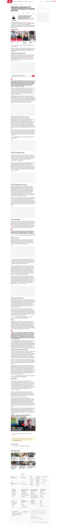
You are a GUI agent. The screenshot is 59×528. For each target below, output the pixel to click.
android (33, 522)
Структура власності (45, 480)
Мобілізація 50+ (33, 492)
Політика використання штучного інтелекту (38, 478)
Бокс (40, 501)
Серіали (13, 506)
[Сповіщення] (43, 1)
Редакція (31, 477)
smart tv (41, 522)
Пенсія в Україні (42, 497)
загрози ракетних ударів (25, 58)
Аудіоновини (13, 495)
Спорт (41, 500)
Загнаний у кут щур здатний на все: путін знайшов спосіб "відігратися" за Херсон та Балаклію (23, 376)
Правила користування (31, 484)
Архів (43, 481)
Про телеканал (32, 480)
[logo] (9, 1)
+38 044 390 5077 (23, 477)
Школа (22, 503)
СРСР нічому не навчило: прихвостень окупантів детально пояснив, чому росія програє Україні (21, 317)
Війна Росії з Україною (24, 489)
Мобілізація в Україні (34, 489)
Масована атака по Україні (24, 495)
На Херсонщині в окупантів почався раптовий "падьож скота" (23, 236)
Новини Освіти (23, 500)
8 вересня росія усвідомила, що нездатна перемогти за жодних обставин (22, 137)
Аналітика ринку (33, 501)
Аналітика (30, 1)
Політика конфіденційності (38, 476)
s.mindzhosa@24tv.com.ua (16, 440)
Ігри (33, 1)
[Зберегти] (33, 13)
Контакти (44, 477)
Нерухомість (33, 500)
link (21, 483)
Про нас (31, 476)
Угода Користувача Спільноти (38, 483)
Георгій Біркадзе (14, 20)
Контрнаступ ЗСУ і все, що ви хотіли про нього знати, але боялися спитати (22, 46)
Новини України (20, 1)
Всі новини (15, 1)
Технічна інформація (45, 476)
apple (37, 522)
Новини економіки (43, 489)
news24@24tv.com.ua (14, 477)
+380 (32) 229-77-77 (35, 517)
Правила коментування (38, 485)
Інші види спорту (42, 506)
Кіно (13, 500)
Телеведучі (31, 481)
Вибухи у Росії (23, 496)
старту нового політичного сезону (27, 22)
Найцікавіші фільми (14, 501)
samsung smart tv (46, 522)
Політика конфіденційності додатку (38, 481)
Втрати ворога (23, 497)
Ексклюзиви (26, 1)
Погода (13, 496)
